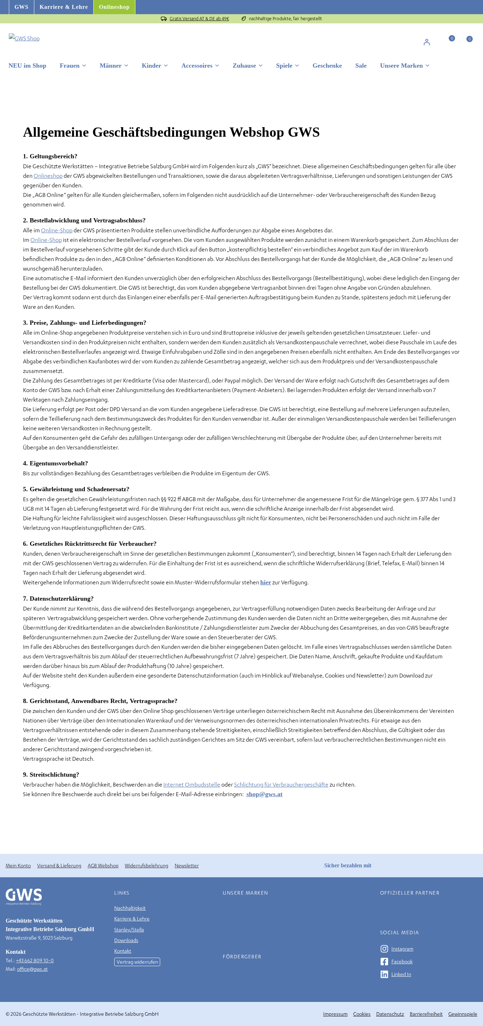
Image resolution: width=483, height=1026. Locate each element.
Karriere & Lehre (64, 7)
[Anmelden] (427, 42)
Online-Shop (56, 230)
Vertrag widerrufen (137, 962)
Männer (111, 65)
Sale (361, 65)
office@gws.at (32, 969)
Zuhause (244, 65)
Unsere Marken (401, 65)
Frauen (70, 65)
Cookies (362, 1014)
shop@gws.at (264, 794)
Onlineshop (114, 7)
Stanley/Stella (129, 929)
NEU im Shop (27, 65)
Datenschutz (390, 1014)
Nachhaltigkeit (130, 908)
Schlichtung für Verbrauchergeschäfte (281, 784)
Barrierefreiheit (426, 1014)
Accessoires (197, 65)
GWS (21, 7)
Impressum (335, 1014)
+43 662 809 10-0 (35, 960)
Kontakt (122, 951)
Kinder (151, 65)
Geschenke (327, 65)
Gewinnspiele (462, 1014)
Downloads (126, 940)
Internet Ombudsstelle (191, 784)
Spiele (284, 65)
